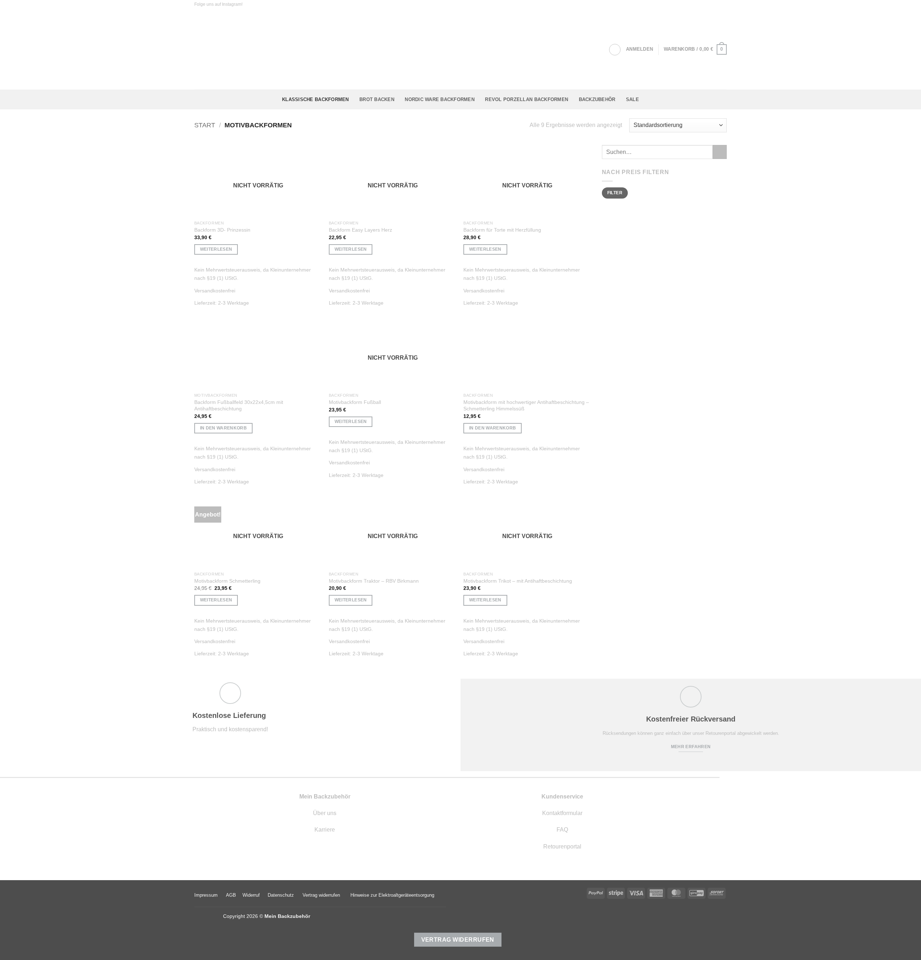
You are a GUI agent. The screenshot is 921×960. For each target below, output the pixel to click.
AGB (231, 895)
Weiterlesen (216, 249)
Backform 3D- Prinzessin (222, 230)
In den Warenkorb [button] (223, 428)
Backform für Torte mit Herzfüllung (502, 230)
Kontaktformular (562, 813)
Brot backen (376, 99)
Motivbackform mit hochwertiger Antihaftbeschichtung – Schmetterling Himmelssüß (526, 405)
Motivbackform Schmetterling (227, 581)
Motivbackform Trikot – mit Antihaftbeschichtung (517, 581)
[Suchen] (615, 49)
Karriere (324, 830)
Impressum (206, 895)
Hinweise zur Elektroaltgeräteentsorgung (392, 895)
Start (204, 125)
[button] (639, 49)
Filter (614, 192)
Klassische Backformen (315, 99)
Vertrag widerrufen (321, 895)
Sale (632, 99)
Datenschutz (281, 895)
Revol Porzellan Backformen (526, 99)
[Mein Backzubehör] (460, 49)
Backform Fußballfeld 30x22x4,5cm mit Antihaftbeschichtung (238, 405)
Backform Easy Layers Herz (360, 230)
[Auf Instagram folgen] (249, 4)
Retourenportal (562, 846)
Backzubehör (597, 99)
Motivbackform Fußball (355, 402)
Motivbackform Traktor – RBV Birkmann (374, 581)
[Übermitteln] (720, 152)
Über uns (324, 813)
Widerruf (251, 895)
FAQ (562, 830)
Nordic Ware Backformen (440, 99)
